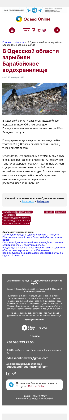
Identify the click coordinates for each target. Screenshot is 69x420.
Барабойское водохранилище (17, 212)
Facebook (28, 201)
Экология (60, 212)
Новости (49, 212)
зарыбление (9, 215)
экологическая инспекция (16, 224)
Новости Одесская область (17, 218)
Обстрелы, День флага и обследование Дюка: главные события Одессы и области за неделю (32, 243)
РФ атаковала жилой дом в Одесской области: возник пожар (32, 238)
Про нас (35, 336)
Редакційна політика (34, 319)
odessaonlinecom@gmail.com (27, 366)
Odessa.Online (36, 386)
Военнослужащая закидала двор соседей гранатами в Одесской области (32, 254)
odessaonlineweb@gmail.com (27, 358)
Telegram (43, 201)
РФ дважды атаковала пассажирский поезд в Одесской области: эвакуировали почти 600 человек (33, 248)
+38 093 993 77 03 (20, 342)
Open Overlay (12, 30)
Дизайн (26, 395)
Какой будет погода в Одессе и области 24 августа (30, 234)
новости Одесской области (17, 221)
